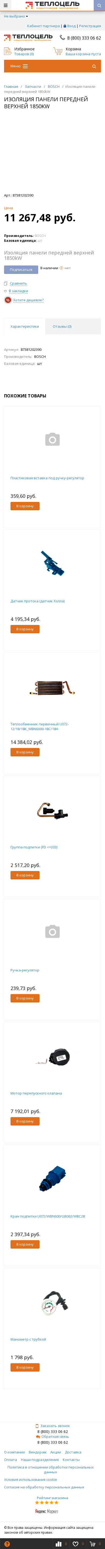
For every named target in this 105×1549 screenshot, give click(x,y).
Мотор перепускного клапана (36, 1093)
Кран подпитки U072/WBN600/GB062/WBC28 (47, 1216)
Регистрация (90, 25)
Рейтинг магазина (52, 1497)
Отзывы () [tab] (62, 326)
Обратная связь (55, 1436)
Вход (71, 25)
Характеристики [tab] (24, 326)
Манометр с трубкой (28, 1339)
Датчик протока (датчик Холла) (37, 601)
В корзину (25, 505)
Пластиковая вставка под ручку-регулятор (47, 477)
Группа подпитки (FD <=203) (33, 847)
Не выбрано (14, 16)
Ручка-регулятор (24, 970)
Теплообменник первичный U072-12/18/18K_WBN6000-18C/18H (39, 726)
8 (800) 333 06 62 (84, 38)
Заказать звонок (55, 1425)
